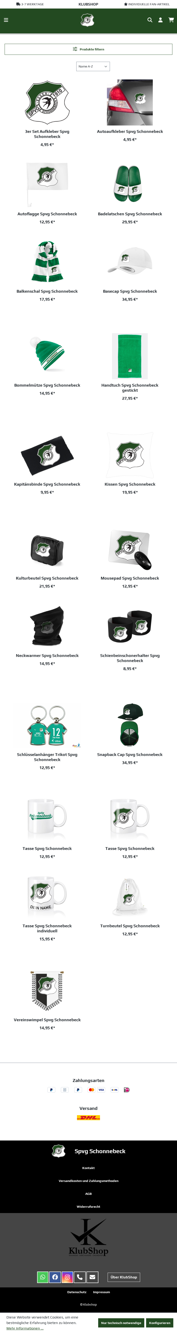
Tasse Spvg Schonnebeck (47, 848)
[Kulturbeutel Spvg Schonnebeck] (47, 549)
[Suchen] (150, 20)
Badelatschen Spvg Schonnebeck (130, 213)
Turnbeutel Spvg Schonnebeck (130, 925)
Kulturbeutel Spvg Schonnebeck (47, 578)
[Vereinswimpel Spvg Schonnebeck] (47, 991)
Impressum (101, 1292)
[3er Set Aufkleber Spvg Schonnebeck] (47, 102)
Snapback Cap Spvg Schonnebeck (129, 754)
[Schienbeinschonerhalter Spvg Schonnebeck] (130, 627)
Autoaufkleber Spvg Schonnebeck (130, 131)
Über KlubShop (124, 1277)
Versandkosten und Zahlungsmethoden (88, 1181)
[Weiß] (137, 312)
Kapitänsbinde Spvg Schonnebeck (47, 484)
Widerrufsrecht (88, 1206)
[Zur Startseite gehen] (88, 20)
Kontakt (88, 1168)
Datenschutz (76, 1292)
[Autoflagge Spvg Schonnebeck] (47, 185)
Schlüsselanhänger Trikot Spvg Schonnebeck (47, 757)
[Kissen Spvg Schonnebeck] (130, 455)
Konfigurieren (159, 1323)
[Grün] (38, 312)
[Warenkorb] (171, 20)
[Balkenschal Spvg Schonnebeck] (47, 262)
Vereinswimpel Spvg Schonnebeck (47, 1019)
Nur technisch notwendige (121, 1323)
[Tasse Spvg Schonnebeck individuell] (47, 897)
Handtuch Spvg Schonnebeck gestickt (129, 388)
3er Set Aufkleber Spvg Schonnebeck (47, 134)
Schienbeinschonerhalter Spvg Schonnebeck (130, 658)
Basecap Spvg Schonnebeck (130, 291)
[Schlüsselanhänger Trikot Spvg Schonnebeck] (47, 726)
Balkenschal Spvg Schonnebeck (47, 291)
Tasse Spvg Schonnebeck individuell (47, 928)
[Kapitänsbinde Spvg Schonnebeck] (47, 455)
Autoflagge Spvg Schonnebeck (47, 213)
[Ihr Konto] (160, 20)
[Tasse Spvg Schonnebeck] (47, 819)
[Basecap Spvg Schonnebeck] (130, 262)
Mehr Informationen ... (25, 1328)
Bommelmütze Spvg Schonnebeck (47, 385)
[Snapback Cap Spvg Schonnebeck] (130, 726)
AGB (88, 1194)
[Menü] (6, 20)
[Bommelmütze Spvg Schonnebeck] (47, 356)
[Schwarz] (54, 312)
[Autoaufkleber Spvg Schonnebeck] (130, 102)
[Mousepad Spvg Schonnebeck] (130, 549)
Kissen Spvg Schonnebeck (130, 484)
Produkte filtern (91, 49)
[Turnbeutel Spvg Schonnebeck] (130, 897)
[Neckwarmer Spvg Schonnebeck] (47, 627)
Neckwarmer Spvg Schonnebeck (47, 655)
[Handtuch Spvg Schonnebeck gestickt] (130, 356)
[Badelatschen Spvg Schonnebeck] (130, 185)
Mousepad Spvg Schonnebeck (130, 578)
